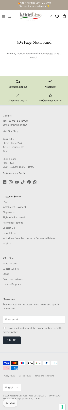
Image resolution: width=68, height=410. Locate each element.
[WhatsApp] (35, 182)
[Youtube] (17, 182)
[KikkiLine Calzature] (30, 16)
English (9, 387)
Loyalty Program (12, 284)
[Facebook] (4, 182)
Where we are (11, 268)
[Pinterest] (29, 182)
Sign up (11, 340)
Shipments (9, 212)
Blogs (6, 274)
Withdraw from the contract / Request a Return (29, 238)
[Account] (49, 16)
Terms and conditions (44, 375)
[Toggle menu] (3, 16)
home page (46, 53)
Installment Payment (14, 207)
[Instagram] (11, 182)
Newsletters (9, 233)
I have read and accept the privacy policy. (30, 328)
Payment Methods (13, 222)
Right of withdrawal (14, 217)
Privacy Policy (9, 375)
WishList (7, 243)
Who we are (10, 263)
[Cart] (64, 16)
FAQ (5, 202)
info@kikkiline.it (18, 124)
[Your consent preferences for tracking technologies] (62, 407)
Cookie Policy (25, 375)
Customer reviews (12, 279)
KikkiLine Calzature (18, 395)
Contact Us (9, 227)
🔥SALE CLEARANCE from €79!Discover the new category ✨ (34, 5)
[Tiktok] (23, 182)
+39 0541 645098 (17, 120)
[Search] (11, 16)
